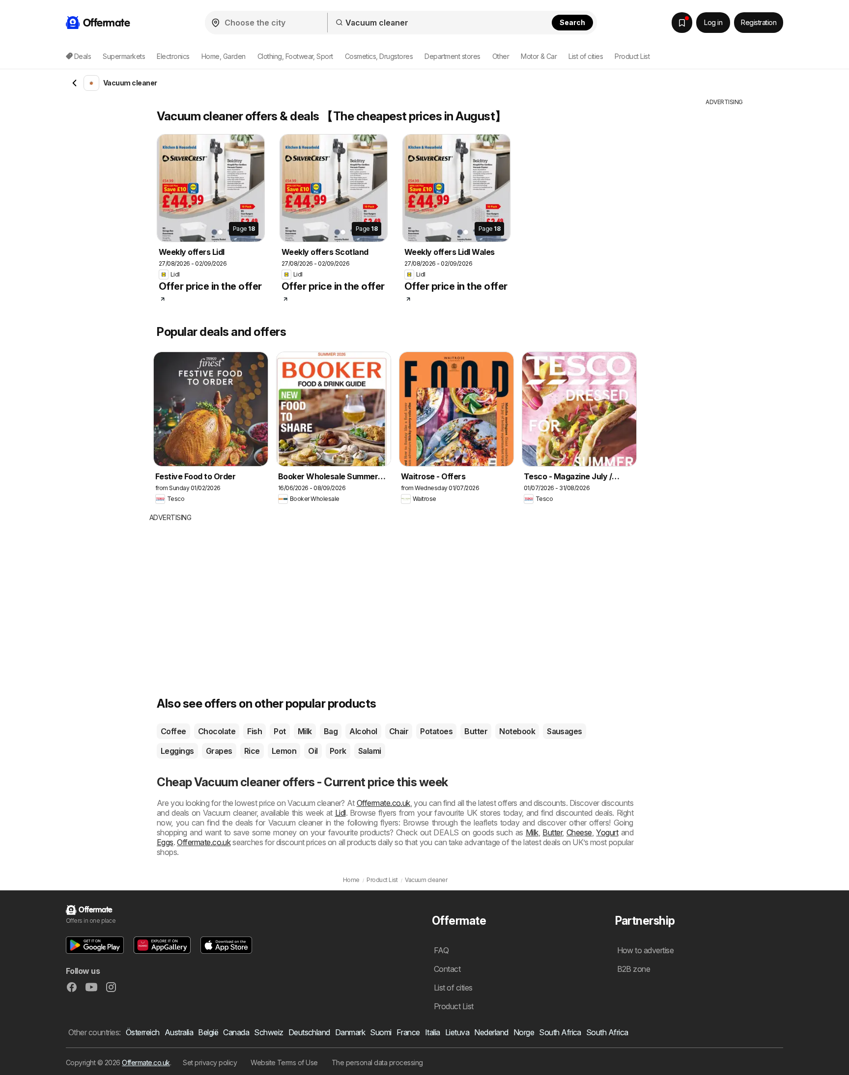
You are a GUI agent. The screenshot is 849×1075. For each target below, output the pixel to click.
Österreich (143, 1032)
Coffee (173, 731)
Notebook (517, 731)
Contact (447, 969)
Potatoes (436, 731)
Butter (475, 731)
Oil (312, 751)
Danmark (350, 1032)
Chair (398, 731)
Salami (369, 751)
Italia (432, 1032)
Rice (252, 751)
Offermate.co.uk (383, 803)
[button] (95, 945)
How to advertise (645, 950)
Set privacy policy (210, 1062)
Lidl (340, 813)
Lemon (284, 751)
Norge (523, 1032)
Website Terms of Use (284, 1062)
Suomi (380, 1032)
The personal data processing (377, 1062)
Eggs (165, 842)
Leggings (177, 751)
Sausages (564, 731)
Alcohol (363, 731)
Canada (236, 1032)
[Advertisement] (333, 596)
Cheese (579, 832)
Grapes (219, 751)
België (208, 1032)
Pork (338, 751)
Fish (254, 731)
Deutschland (309, 1032)
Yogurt (607, 832)
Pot (279, 731)
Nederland (491, 1032)
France (408, 1032)
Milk (305, 731)
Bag (331, 731)
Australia (179, 1032)
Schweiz (268, 1032)
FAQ (441, 950)
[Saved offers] (682, 22)
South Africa (560, 1032)
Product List (632, 56)
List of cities (585, 56)
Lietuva (457, 1032)
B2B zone (634, 969)
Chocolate (216, 731)
